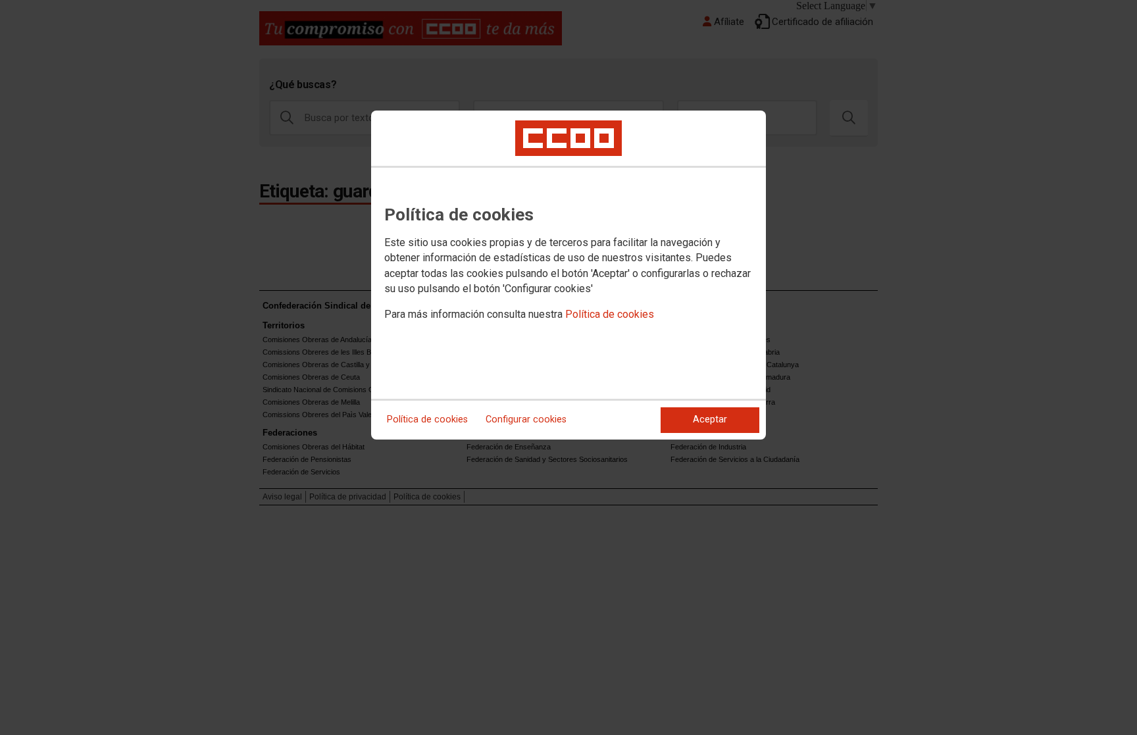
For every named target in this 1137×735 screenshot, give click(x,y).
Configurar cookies (526, 419)
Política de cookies (609, 314)
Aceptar (710, 419)
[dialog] (568, 275)
